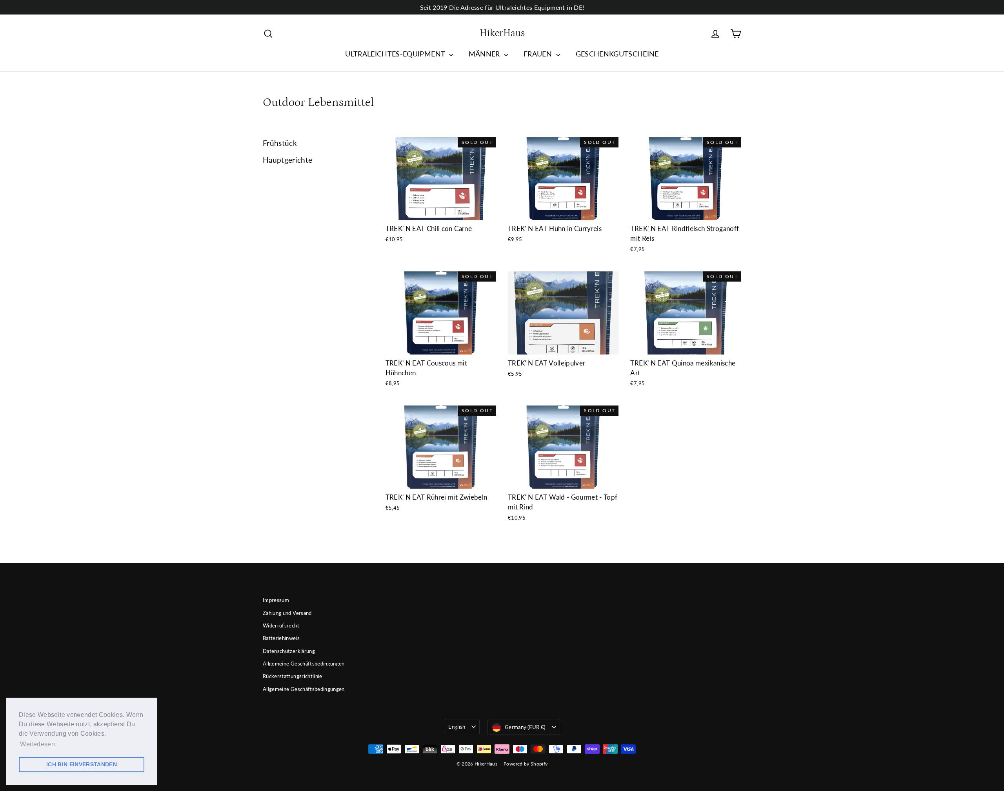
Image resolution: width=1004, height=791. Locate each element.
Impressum (276, 600)
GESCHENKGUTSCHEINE (617, 53)
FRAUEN (539, 53)
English (456, 727)
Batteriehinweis (281, 638)
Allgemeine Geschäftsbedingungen (304, 663)
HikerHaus (502, 33)
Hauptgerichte (288, 159)
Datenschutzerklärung (289, 651)
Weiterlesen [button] (37, 744)
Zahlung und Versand (287, 613)
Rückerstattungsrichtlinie (292, 676)
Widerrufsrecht (281, 625)
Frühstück (280, 142)
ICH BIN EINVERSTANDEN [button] (81, 764)
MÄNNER (485, 53)
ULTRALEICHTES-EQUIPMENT (396, 53)
